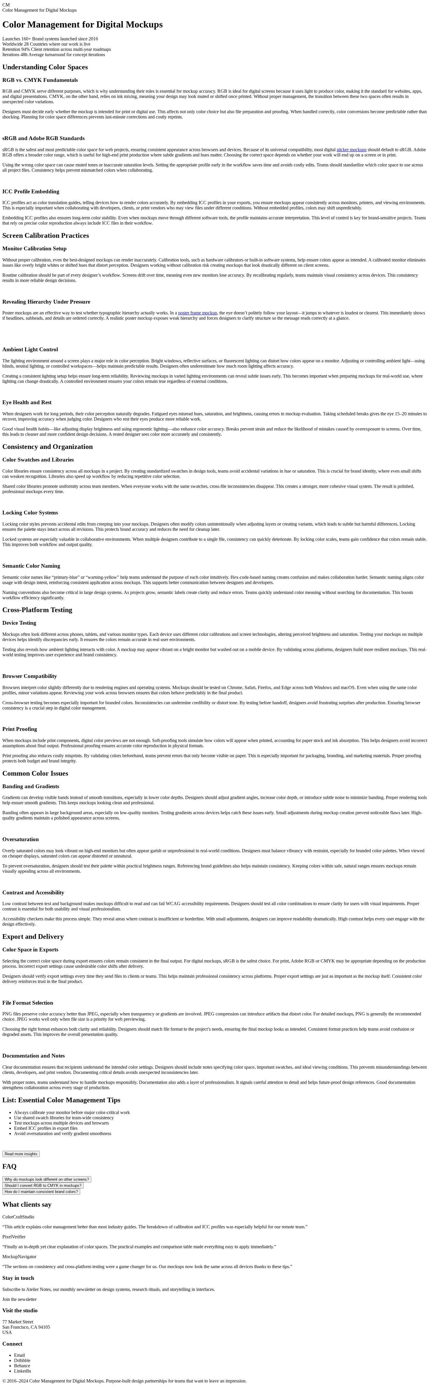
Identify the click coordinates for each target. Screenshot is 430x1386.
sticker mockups (352, 149)
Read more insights (21, 1154)
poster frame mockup (197, 312)
